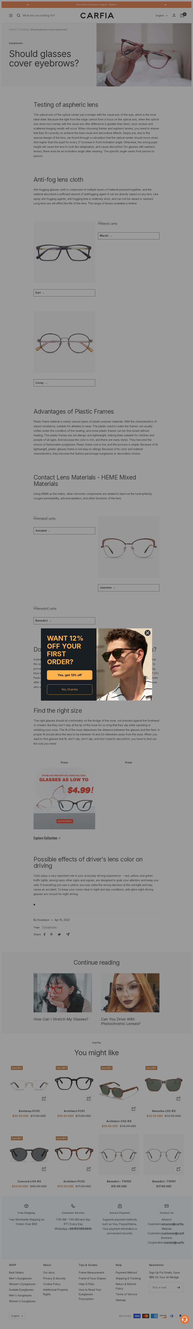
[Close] (147, 632)
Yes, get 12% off (70, 675)
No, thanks (70, 689)
